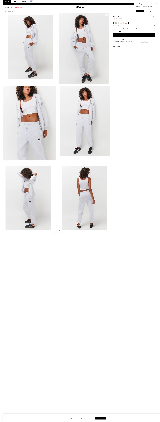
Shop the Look (57, 230)
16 (136, 28)
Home (6, 11)
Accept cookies (100, 418)
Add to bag (134, 35)
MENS (12, 7)
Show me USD (140, 11)
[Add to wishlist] (153, 16)
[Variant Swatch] (114, 23)
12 (127, 28)
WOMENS (7, 7)
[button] (7, 1)
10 (123, 28)
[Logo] (80, 8)
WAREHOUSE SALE (19, 7)
